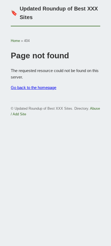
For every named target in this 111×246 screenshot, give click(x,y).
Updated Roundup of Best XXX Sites (54, 13)
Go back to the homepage (33, 87)
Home (15, 41)
